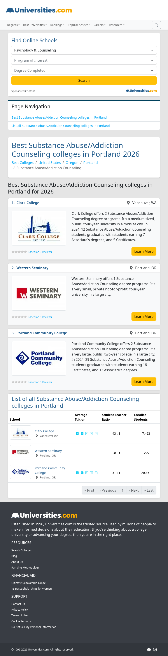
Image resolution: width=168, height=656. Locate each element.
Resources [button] (115, 25)
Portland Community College (41, 333)
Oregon (72, 162)
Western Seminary (32, 267)
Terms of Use (19, 615)
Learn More (144, 251)
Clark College (27, 202)
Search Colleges (21, 550)
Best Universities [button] (34, 25)
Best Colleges (23, 162)
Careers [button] (98, 25)
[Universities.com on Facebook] (149, 649)
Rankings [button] (56, 25)
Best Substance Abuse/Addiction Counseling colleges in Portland (59, 117)
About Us (17, 562)
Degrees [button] (12, 25)
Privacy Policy (19, 610)
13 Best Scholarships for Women (31, 588)
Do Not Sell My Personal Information (33, 627)
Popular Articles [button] (78, 25)
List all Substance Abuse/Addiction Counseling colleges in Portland (61, 126)
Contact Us (18, 604)
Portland (90, 162)
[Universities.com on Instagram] (155, 649)
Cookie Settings (21, 621)
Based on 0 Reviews (40, 252)
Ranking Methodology (25, 567)
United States (49, 162)
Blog (14, 556)
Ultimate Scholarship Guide (28, 583)
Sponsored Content (23, 91)
